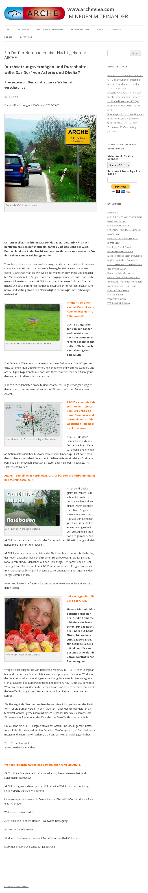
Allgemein (112, 212)
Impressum (26, 37)
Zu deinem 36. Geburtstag (121, 127)
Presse (8, 37)
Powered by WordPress (16, 886)
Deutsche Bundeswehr (50, 29)
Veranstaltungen (116, 298)
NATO (100, 29)
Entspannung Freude (118, 225)
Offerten (116, 29)
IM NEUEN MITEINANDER (120, 251)
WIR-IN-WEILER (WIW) (118, 303)
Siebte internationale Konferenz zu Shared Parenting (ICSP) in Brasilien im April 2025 (125, 101)
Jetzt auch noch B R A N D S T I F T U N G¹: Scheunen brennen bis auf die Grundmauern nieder (125, 80)
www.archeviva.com (90, 9)
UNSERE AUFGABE (117, 92)
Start (7, 29)
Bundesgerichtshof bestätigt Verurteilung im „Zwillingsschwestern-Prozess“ (125, 118)
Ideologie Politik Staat (119, 247)
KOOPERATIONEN (80, 29)
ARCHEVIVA (23, 29)
